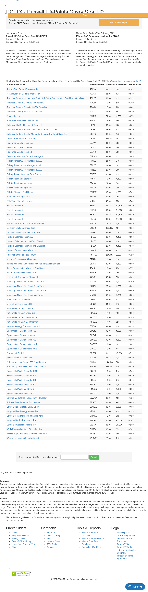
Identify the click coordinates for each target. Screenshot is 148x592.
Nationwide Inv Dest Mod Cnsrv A (22, 317)
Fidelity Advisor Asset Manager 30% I (24, 165)
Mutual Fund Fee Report (93, 538)
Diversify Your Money (21, 541)
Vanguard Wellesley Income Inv (21, 424)
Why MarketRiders (20, 535)
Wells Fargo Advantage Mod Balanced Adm (27, 433)
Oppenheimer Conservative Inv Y (22, 348)
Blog (14, 547)
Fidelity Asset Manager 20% (19, 178)
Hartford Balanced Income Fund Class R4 (26, 245)
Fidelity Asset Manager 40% (19, 187)
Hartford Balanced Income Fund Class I (25, 241)
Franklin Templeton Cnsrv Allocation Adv (25, 223)
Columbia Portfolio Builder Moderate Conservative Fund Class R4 (37, 133)
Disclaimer (122, 541)
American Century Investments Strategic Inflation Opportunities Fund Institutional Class (46, 98)
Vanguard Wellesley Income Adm (22, 420)
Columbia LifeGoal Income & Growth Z (24, 125)
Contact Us (52, 547)
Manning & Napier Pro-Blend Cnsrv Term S (26, 286)
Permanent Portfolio (16, 353)
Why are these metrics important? (125, 81)
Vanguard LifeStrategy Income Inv (22, 411)
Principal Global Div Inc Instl (19, 357)
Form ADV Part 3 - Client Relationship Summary (126, 550)
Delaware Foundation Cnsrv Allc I (22, 138)
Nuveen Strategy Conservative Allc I (23, 326)
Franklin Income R (15, 218)
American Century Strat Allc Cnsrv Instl (24, 111)
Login (12, 7)
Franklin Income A (15, 205)
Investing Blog (53, 535)
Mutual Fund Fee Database (90, 543)
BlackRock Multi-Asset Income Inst (22, 120)
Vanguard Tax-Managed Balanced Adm (25, 415)
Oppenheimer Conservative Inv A (22, 344)
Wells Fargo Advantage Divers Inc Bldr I (25, 429)
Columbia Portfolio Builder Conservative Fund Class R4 (32, 129)
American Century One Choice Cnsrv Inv (25, 102)
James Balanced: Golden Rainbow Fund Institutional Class (33, 263)
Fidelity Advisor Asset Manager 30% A (24, 160)
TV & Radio (52, 544)
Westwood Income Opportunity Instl (23, 438)
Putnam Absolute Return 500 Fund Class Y (26, 362)
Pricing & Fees (18, 538)
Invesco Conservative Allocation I (22, 259)
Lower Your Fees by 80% (23, 544)
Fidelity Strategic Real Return (20, 192)
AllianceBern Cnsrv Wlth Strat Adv (22, 89)
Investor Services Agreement (125, 557)
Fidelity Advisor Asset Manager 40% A (24, 169)
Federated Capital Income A (20, 142)
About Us (51, 532)
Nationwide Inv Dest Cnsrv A (20, 308)
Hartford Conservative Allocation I (22, 250)
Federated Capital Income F (20, 147)
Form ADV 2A (123, 544)
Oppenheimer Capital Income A (21, 330)
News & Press (53, 541)
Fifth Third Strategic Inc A (18, 196)
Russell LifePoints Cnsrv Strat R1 (22, 371)
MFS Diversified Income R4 (19, 303)
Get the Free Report (119, 22)
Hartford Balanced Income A (20, 236)
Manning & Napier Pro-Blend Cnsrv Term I (26, 281)
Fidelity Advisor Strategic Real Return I (24, 174)
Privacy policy (123, 532)
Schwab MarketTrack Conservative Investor (27, 397)
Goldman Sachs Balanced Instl (21, 227)
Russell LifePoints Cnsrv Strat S (21, 375)
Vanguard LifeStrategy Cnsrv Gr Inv (23, 406)
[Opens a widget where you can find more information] (135, 587)
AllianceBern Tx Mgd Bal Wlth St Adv (23, 93)
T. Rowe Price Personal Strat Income (23, 402)
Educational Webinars (92, 547)
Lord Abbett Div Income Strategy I (22, 277)
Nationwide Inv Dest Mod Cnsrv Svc (23, 321)
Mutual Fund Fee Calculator (90, 534)
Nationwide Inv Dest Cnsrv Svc (21, 312)
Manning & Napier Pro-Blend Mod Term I (25, 294)
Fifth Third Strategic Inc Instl (20, 201)
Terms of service (124, 538)
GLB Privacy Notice (126, 535)
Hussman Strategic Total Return (21, 254)
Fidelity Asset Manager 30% (19, 183)
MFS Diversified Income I (18, 299)
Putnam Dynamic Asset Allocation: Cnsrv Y (26, 366)
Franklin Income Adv (16, 214)
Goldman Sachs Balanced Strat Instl (23, 232)
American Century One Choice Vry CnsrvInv (27, 107)
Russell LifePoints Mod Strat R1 (21, 384)
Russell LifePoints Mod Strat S (20, 388)
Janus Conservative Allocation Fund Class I (26, 268)
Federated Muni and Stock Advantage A (25, 156)
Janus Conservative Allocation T (21, 272)
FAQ (49, 538)
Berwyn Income (14, 116)
